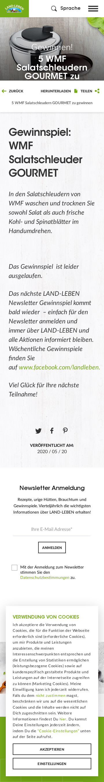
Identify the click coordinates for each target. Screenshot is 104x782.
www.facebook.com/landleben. (59, 367)
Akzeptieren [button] (52, 749)
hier (63, 719)
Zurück (15, 91)
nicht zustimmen (51, 695)
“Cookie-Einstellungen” (58, 731)
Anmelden (52, 548)
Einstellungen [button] (52, 764)
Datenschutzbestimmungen (44, 578)
